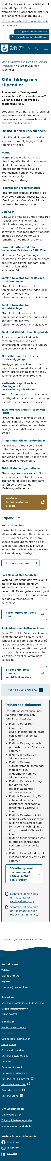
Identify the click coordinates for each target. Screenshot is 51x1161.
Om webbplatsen (11, 1114)
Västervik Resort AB (25, 1084)
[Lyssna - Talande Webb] (30, 48)
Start (4, 61)
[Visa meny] (46, 48)
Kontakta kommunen (13, 1027)
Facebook (13, 1142)
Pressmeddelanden (12, 1050)
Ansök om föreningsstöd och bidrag (18, 502)
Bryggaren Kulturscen (14, 1073)
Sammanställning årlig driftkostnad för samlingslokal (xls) (24, 897)
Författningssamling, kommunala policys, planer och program (21, 874)
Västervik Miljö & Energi (25, 1078)
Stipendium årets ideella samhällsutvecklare (18, 673)
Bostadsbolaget (25, 1090)
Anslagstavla (8, 1044)
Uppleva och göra (20, 61)
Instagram (13, 1147)
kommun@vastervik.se (14, 987)
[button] (37, 48)
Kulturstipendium (18, 563)
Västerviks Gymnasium (14, 1055)
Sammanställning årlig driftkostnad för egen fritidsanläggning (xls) (24, 910)
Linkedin (12, 1153)
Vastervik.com (24, 1095)
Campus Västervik (11, 1067)
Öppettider (7, 1033)
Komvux (6, 1061)
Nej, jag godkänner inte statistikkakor (29, 37)
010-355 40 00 (10, 975)
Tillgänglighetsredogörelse (16, 1120)
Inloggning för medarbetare (17, 1126)
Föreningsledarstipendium (21, 614)
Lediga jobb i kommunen (15, 1038)
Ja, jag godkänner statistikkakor (32, 31)
